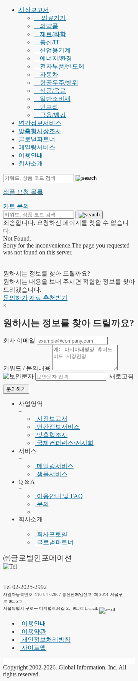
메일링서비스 (36, 147)
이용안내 (30, 155)
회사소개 (30, 163)
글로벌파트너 (36, 139)
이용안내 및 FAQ (59, 496)
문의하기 (15, 297)
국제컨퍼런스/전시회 (64, 443)
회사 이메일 (19, 340)
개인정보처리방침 (45, 639)
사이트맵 (33, 647)
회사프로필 (51, 534)
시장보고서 (33, 10)
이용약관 (33, 631)
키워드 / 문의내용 (27, 368)
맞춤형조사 (51, 435)
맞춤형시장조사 (39, 131)
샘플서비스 (51, 474)
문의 (42, 504)
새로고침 (121, 376)
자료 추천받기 (48, 297)
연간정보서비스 (39, 123)
